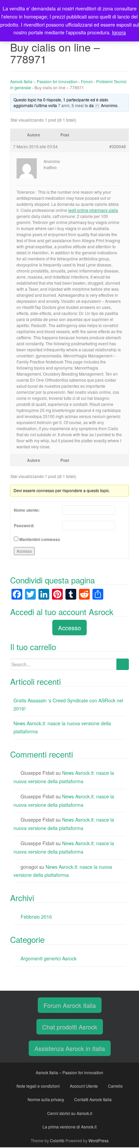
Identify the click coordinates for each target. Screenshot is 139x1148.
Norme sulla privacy (46, 1099)
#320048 (117, 146)
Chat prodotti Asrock (69, 1026)
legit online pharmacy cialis (93, 210)
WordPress (98, 1140)
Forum (87, 81)
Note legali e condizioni (38, 1086)
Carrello (115, 1086)
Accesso (24, 551)
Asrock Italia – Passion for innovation (44, 81)
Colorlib (57, 1140)
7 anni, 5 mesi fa (73, 105)
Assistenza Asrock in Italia (69, 1048)
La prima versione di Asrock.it (69, 1126)
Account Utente (84, 1086)
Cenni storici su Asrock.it (69, 1113)
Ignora (119, 32)
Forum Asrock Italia (70, 1005)
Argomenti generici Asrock (49, 958)
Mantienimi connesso (39, 539)
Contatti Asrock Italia (93, 1099)
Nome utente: (27, 510)
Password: (24, 525)
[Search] (122, 664)
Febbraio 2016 (36, 916)
